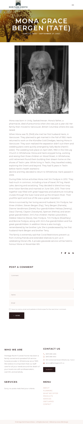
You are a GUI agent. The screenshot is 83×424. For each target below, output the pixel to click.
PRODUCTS (48, 396)
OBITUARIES (48, 401)
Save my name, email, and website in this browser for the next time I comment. (38, 309)
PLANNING (47, 391)
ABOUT (46, 388)
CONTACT (47, 404)
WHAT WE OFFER (50, 393)
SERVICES (47, 399)
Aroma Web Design (62, 422)
